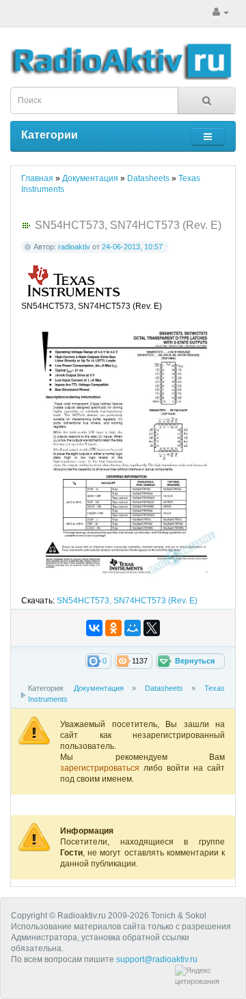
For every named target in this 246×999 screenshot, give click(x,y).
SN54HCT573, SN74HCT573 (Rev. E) (127, 600)
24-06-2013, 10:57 (132, 247)
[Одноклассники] (113, 628)
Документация (99, 688)
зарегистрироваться (102, 768)
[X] (152, 628)
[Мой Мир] (132, 628)
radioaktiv (74, 247)
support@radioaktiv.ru (156, 959)
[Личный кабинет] (221, 12)
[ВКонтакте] (94, 628)
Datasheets (164, 688)
